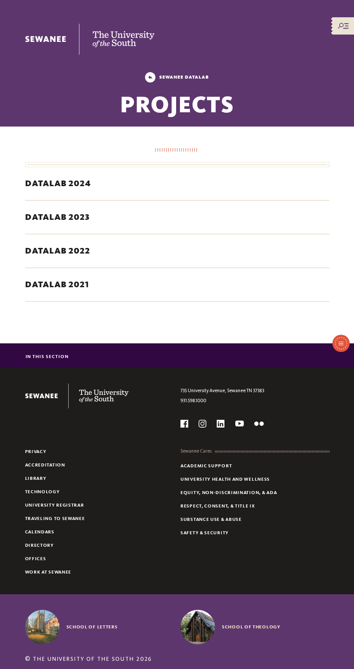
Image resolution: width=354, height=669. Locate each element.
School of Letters (92, 627)
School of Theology (251, 627)
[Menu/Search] (343, 26)
